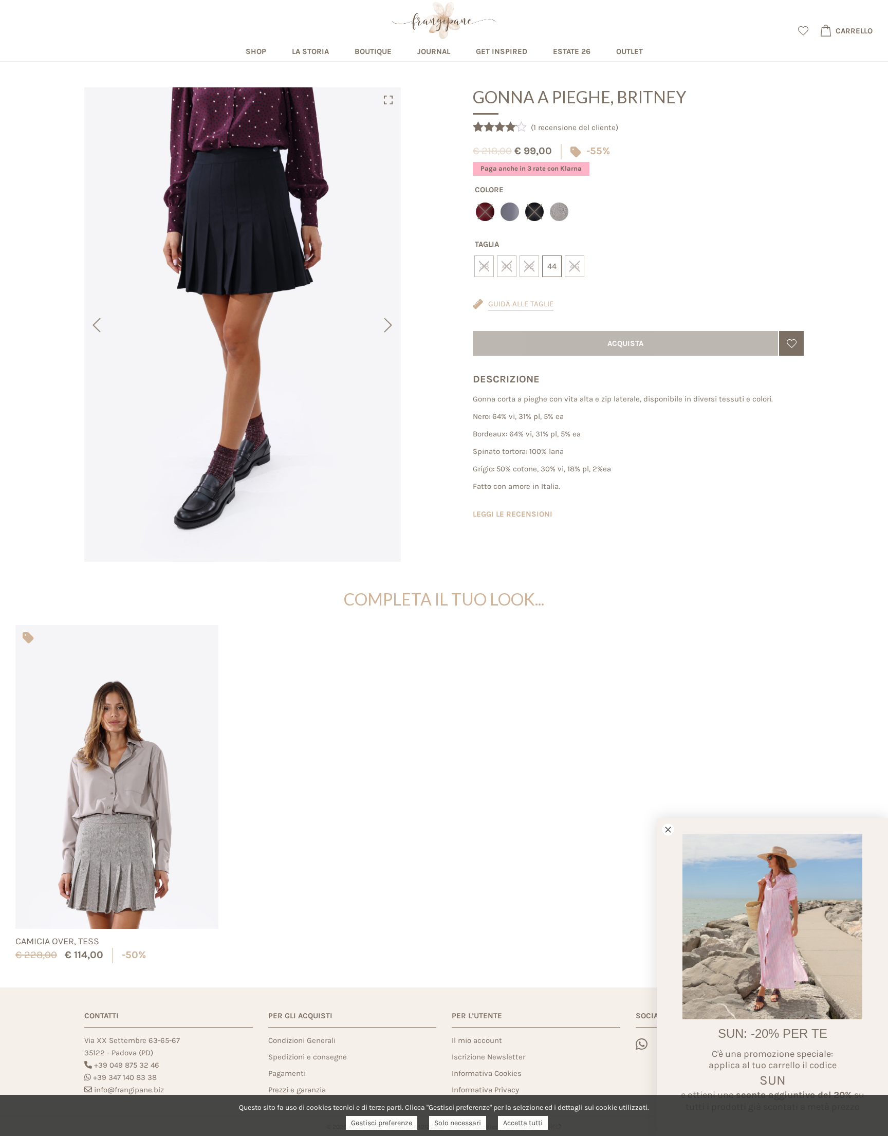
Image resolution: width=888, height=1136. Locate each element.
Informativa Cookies (487, 1073)
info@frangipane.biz (129, 1089)
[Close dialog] (668, 829)
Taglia (487, 244)
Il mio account (477, 1040)
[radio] (509, 211)
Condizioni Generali (302, 1040)
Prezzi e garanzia (297, 1089)
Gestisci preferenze (381, 1123)
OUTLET (629, 51)
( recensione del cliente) (574, 127)
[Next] (389, 324)
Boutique (373, 51)
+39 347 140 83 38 (125, 1077)
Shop (256, 51)
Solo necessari (457, 1123)
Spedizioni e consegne (307, 1056)
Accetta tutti (523, 1123)
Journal (433, 51)
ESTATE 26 (571, 51)
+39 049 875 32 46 (126, 1065)
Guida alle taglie (520, 303)
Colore (489, 189)
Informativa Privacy (485, 1089)
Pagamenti (287, 1073)
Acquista (625, 343)
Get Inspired (501, 51)
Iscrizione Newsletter (488, 1056)
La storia (310, 51)
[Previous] (95, 324)
